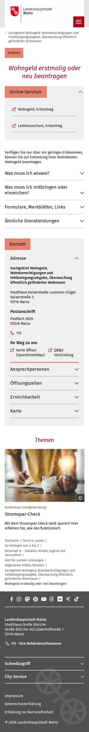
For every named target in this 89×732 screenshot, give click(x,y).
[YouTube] (43, 598)
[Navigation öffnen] (78, 21)
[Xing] (68, 598)
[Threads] (52, 598)
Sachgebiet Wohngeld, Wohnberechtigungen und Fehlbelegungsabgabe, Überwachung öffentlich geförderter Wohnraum (43, 37)
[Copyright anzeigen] (78, 498)
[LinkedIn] (60, 598)
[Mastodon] (27, 598)
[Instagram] (19, 598)
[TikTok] (76, 598)
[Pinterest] (35, 598)
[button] (14, 53)
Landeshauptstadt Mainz (37, 722)
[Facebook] (11, 598)
